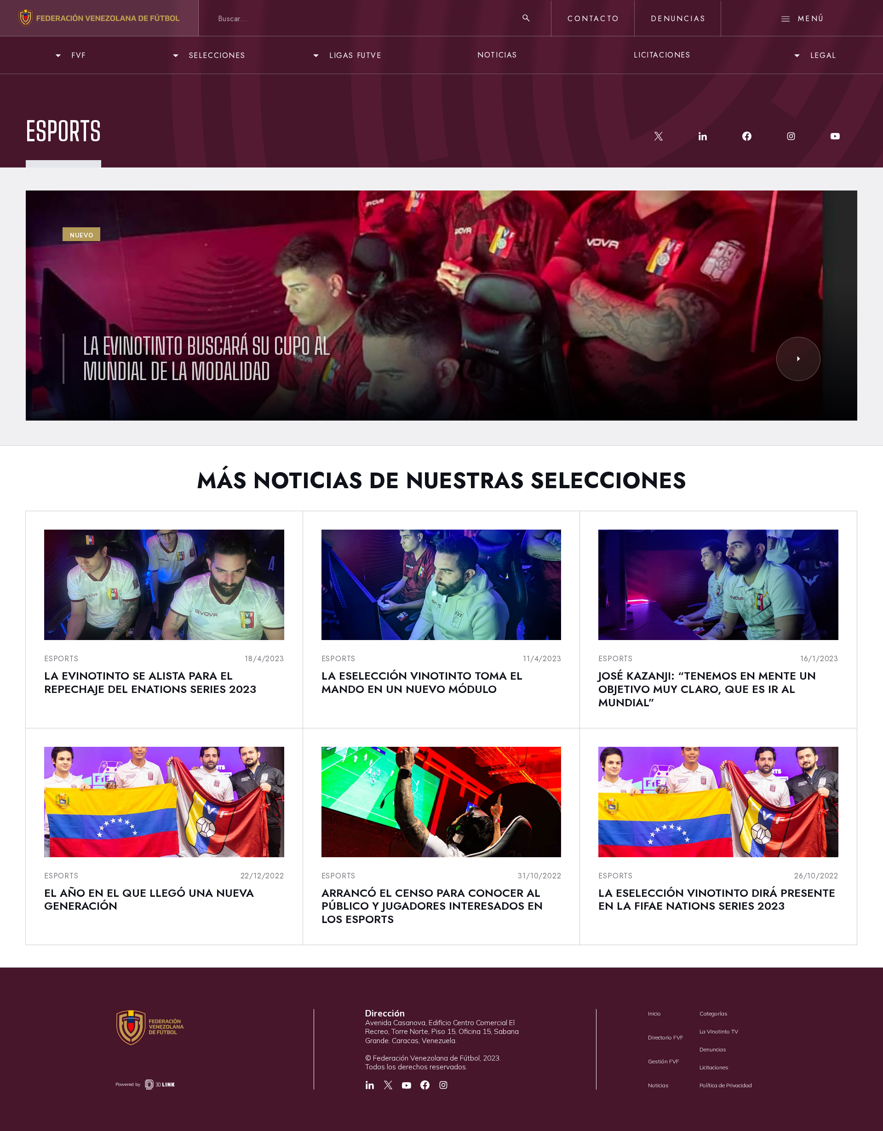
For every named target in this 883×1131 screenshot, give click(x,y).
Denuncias (713, 1049)
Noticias (658, 1085)
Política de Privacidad (726, 1085)
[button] (69, 55)
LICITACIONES (662, 55)
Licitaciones (714, 1067)
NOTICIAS (497, 55)
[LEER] (798, 359)
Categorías (714, 1013)
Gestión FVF (663, 1061)
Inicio (654, 1013)
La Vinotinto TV (719, 1031)
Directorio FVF (665, 1037)
